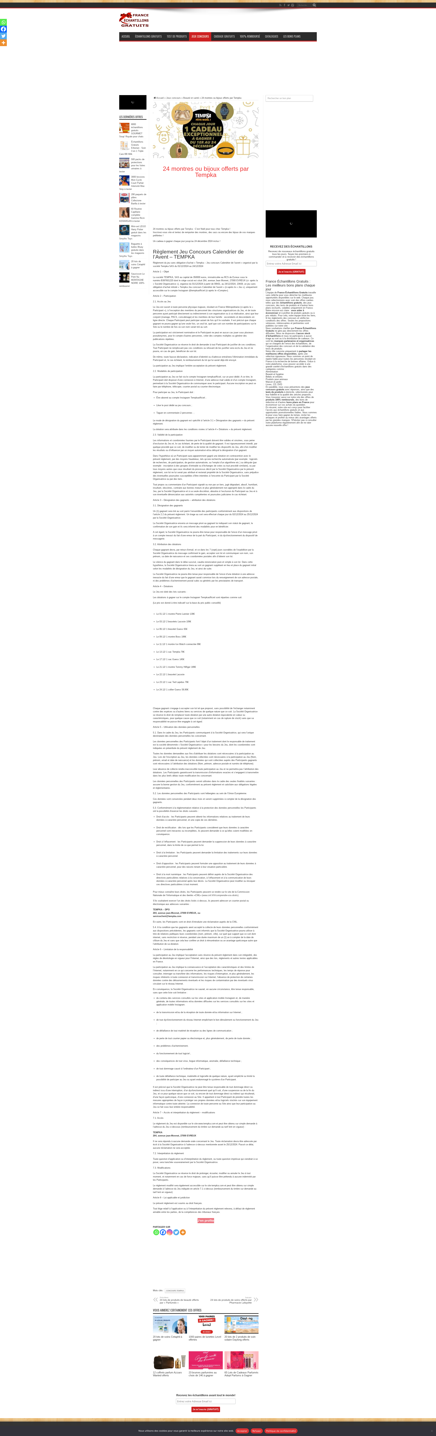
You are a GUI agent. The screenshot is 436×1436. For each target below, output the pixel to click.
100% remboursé (250, 36)
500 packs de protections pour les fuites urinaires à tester (132, 165)
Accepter (242, 1431)
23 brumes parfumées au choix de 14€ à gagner (203, 1374)
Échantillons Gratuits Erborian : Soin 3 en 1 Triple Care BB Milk (132, 148)
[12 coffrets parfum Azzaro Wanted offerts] (170, 1368)
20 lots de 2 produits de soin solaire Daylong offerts (239, 1338)
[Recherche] (314, 5)
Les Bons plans (291, 36)
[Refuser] (431, 1431)
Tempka (189, 229)
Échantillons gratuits (148, 36)
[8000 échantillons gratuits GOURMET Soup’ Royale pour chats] (124, 132)
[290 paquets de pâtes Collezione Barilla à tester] (124, 202)
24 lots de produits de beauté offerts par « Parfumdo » (179, 1300)
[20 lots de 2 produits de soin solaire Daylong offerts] (241, 1333)
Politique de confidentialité (281, 1431)
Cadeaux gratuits (224, 36)
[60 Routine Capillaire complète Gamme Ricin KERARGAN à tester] (124, 217)
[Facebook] (284, 5)
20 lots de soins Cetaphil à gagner (138, 264)
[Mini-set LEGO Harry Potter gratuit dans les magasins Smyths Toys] (124, 234)
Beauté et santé (191, 98)
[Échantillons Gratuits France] (134, 25)
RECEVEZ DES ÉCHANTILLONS (291, 246)
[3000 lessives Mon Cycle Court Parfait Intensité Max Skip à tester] (124, 185)
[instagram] (292, 5)
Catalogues (271, 36)
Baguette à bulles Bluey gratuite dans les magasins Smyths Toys (131, 250)
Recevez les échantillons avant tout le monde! (205, 1395)
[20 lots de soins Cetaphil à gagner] (170, 1333)
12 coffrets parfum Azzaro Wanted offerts (167, 1374)
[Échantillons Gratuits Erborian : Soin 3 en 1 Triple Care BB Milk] (124, 150)
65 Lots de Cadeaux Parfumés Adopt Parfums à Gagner (241, 1374)
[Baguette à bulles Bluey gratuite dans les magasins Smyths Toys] (124, 252)
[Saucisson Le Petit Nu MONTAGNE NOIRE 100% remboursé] (124, 282)
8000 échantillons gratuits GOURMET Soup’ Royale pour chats (131, 130)
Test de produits (177, 36)
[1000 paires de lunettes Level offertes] (206, 1333)
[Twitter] (288, 5)
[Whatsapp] (156, 1232)
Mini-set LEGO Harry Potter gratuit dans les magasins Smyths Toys (132, 232)
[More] (183, 1232)
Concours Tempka (175, 1291)
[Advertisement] (218, 71)
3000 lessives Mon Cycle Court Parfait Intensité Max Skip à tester (132, 183)
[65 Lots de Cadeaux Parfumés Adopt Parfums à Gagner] (241, 1368)
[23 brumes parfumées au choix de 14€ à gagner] (206, 1368)
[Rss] (280, 5)
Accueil (126, 36)
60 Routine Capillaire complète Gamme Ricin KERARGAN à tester (132, 215)
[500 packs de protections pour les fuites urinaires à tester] (124, 167)
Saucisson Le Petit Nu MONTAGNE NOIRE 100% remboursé (132, 280)
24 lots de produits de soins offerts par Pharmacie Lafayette (231, 1300)
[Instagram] (170, 1232)
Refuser (256, 1431)
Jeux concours (200, 36)
